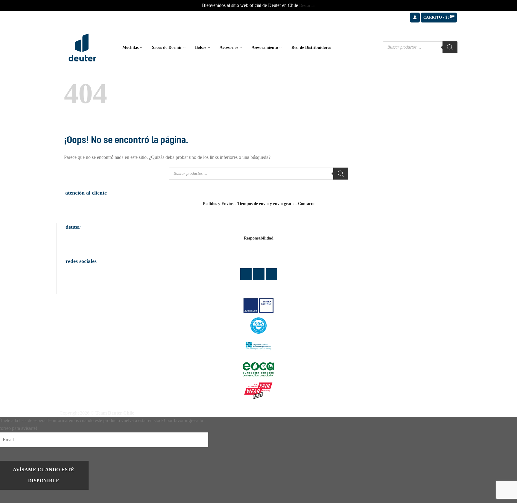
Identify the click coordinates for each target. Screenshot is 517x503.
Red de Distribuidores (311, 47)
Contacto (306, 203)
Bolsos (200, 47)
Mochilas (130, 47)
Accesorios (229, 47)
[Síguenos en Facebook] (246, 274)
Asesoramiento (265, 47)
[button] (415, 17)
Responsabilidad (258, 238)
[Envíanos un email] (271, 274)
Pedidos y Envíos (218, 203)
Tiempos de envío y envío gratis (265, 203)
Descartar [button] (307, 5)
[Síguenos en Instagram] (258, 274)
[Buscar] (450, 47)
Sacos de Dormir (167, 47)
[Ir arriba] (504, 495)
